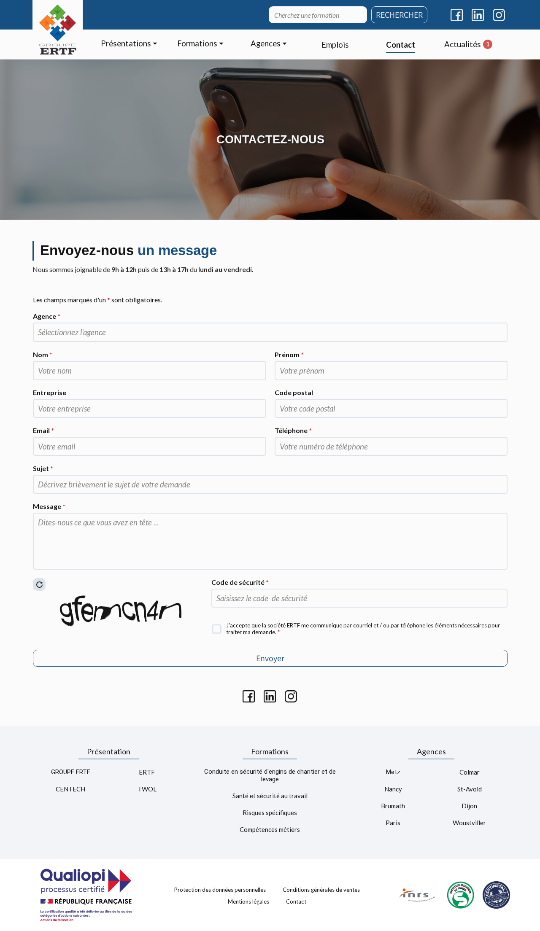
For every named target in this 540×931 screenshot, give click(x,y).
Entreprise (49, 392)
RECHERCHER (399, 14)
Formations (270, 751)
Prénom (289, 354)
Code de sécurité (240, 582)
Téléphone (293, 430)
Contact (296, 901)
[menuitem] (129, 44)
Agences (431, 751)
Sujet (43, 468)
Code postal (294, 392)
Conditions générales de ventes (321, 889)
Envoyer (270, 658)
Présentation (108, 751)
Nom (42, 354)
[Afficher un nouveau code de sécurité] (39, 584)
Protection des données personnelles (220, 889)
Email (43, 430)
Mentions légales (248, 901)
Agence (46, 316)
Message (49, 506)
